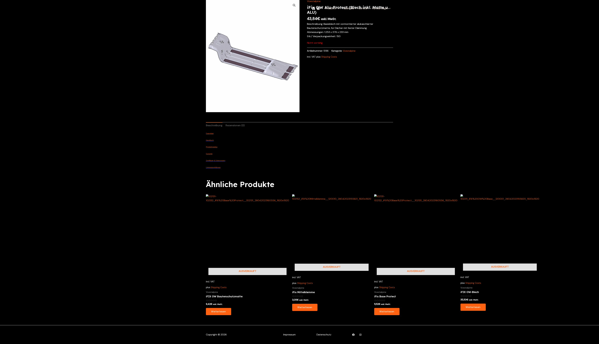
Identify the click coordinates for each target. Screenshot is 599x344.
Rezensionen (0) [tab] (235, 125)
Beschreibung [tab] (214, 125)
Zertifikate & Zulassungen (215, 160)
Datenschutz (324, 334)
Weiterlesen (218, 311)
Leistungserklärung (213, 167)
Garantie (209, 154)
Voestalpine (349, 50)
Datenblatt (210, 133)
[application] (337, 8)
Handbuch (210, 140)
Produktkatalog (211, 147)
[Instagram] (318, 8)
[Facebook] (313, 8)
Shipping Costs (329, 56)
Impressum (289, 334)
